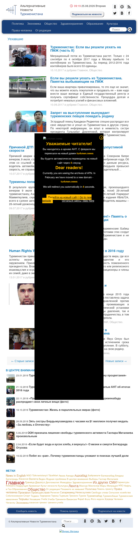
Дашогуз (40, 482)
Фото (87, 499)
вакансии (34, 502)
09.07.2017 (16, 208)
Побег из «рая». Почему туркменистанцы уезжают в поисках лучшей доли (79, 456)
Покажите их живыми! (72, 489)
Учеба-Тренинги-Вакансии (62, 499)
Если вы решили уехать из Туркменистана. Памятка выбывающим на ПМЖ (86, 79)
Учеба (44, 499)
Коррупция (22, 485)
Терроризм (45, 495)
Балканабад (107, 475)
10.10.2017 (57, 70)
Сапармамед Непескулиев (75, 492)
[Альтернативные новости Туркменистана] (28, 9)
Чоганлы (10, 502)
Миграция (112, 485)
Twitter (114, 13)
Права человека (22, 30)
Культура (112, 23)
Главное (82, 70)
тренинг (43, 502)
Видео (42, 479)
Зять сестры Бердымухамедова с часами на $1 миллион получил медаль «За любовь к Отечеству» (72, 423)
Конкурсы (11, 485)
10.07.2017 (16, 173)
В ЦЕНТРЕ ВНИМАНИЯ (21, 370)
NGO (28, 475)
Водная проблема (56, 479)
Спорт (26, 495)
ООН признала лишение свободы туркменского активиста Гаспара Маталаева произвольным (74, 434)
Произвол (24, 492)
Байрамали (94, 475)
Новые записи (116, 361)
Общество (50, 23)
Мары (103, 485)
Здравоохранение (71, 23)
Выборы (93, 479)
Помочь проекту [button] (69, 511)
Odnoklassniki (114, 6)
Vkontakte (121, 13)
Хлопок (109, 499)
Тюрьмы (24, 499)
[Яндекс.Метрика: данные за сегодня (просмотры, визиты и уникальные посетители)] (69, 531)
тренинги (52, 502)
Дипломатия (52, 482)
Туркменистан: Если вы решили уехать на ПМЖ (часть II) (85, 48)
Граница (29, 482)
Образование (95, 23)
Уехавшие (34, 499)
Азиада (70, 475)
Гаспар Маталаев (108, 479)
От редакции (43, 30)
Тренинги (73, 495)
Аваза (62, 475)
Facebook (129, 13)
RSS (129, 6)
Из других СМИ (105, 482)
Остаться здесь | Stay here (78, 200)
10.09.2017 (57, 104)
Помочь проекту (105, 488)
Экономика (34, 23)
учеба (60, 502)
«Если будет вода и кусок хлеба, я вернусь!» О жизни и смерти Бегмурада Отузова (71, 445)
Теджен (35, 495)
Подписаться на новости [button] (111, 511)
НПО (120, 485)
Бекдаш (119, 475)
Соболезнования (14, 495)
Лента (73, 485)
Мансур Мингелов (89, 485)
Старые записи (22, 361)
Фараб (81, 499)
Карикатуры (123, 482)
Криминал (34, 485)
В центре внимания (77, 479)
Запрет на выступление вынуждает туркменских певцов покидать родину (82, 114)
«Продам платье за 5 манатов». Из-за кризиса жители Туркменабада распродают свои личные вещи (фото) (68, 400)
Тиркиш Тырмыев (59, 495)
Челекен (118, 499)
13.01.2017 (16, 277)
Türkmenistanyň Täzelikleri (45, 475)
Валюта (33, 479)
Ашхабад (80, 475)
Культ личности (49, 485)
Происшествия (40, 492)
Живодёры (66, 482)
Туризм (82, 495)
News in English (16, 475)
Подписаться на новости (87, 14)
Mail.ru (121, 6)
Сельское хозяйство (120, 492)
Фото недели (97, 499)
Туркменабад (94, 495)
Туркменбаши (110, 495)
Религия (54, 492)
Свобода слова (99, 492)
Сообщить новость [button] (26, 511)
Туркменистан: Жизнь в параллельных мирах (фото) (64, 410)
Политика (18, 23)
